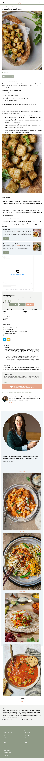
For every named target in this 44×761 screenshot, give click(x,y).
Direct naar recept (8, 76)
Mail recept (23, 304)
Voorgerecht (28, 732)
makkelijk (18, 245)
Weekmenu (6, 734)
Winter (26, 744)
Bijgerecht (8, 6)
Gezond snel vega (8, 732)
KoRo (19, 200)
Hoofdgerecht (28, 734)
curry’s (36, 221)
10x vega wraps (22, 591)
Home (3, 6)
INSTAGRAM (6, 719)
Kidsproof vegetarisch (13, 392)
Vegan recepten (24, 392)
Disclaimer (5, 758)
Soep (5, 742)
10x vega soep (22, 642)
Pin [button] (16, 304)
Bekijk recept (6, 238)
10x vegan (22, 531)
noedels (10, 223)
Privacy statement (28, 758)
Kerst (5, 744)
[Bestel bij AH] (4, 339)
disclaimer (5, 382)
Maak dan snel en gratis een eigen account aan (24, 387)
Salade (5, 740)
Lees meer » (5, 464)
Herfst (26, 742)
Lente (26, 739)
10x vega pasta (22, 471)
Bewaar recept (31, 304)
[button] (41, 2)
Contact (6, 754)
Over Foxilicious (7, 752)
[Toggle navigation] (3, 2)
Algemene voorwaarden (36, 758)
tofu (31, 392)
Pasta (5, 739)
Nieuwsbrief (17, 758)
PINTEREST (26, 719)
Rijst (20, 392)
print (12, 304)
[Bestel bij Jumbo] (8, 339)
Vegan (5, 737)
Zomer (26, 740)
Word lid (6, 755)
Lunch (26, 737)
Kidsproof (6, 735)
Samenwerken (7, 750)
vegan (16, 231)
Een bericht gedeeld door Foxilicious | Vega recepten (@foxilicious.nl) (17, 289)
